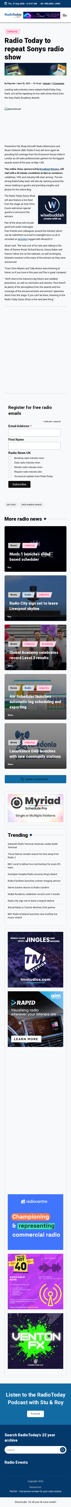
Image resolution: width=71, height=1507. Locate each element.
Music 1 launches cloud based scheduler (29, 557)
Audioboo (23, 239)
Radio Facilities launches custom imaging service (34, 881)
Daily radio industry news (27, 462)
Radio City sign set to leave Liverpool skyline (33, 606)
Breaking (47, 644)
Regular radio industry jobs (28, 471)
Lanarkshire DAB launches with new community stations (35, 754)
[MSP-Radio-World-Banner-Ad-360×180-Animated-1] (35, 808)
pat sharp (11, 504)
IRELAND (49, 3)
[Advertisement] (35, 351)
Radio (28, 594)
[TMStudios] (35, 959)
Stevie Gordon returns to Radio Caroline (28, 887)
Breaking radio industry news (29, 458)
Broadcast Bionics (49, 169)
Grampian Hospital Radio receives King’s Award (32, 874)
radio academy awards (31, 504)
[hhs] (35, 1341)
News (13, 545)
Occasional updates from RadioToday (33, 476)
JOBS (57, 3)
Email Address (20, 426)
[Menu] (64, 15)
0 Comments (58, 83)
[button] (62, 1449)
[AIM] (35, 1019)
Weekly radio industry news (28, 467)
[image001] (35, 1281)
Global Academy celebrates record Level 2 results (33, 655)
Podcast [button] (35, 1413)
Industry (12, 31)
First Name (16, 439)
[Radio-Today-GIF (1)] (35, 1222)
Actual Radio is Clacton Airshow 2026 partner (31, 907)
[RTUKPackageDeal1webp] (35, 69)
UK (42, 3)
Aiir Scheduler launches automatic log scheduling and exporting (35, 701)
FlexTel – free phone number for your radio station (36, 1491)
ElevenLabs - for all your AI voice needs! (35, 1502)
